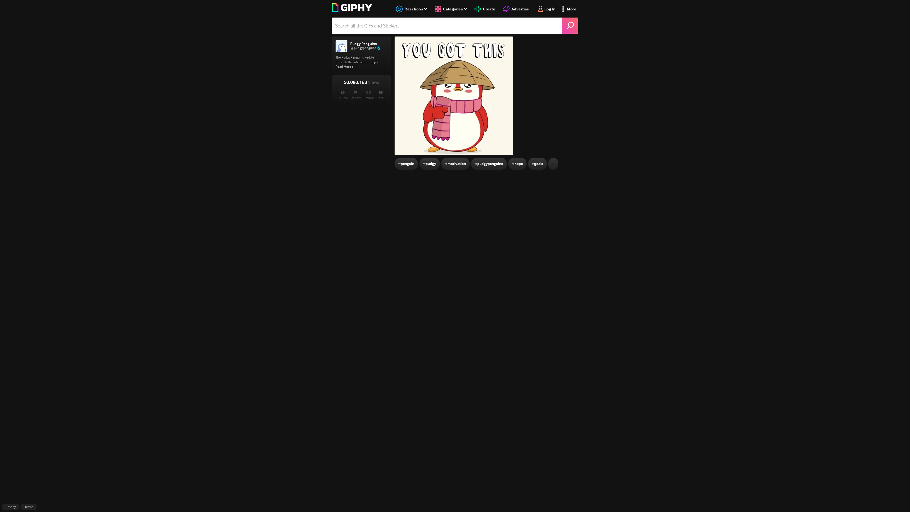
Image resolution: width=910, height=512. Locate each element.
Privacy (11, 507)
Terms (29, 507)
